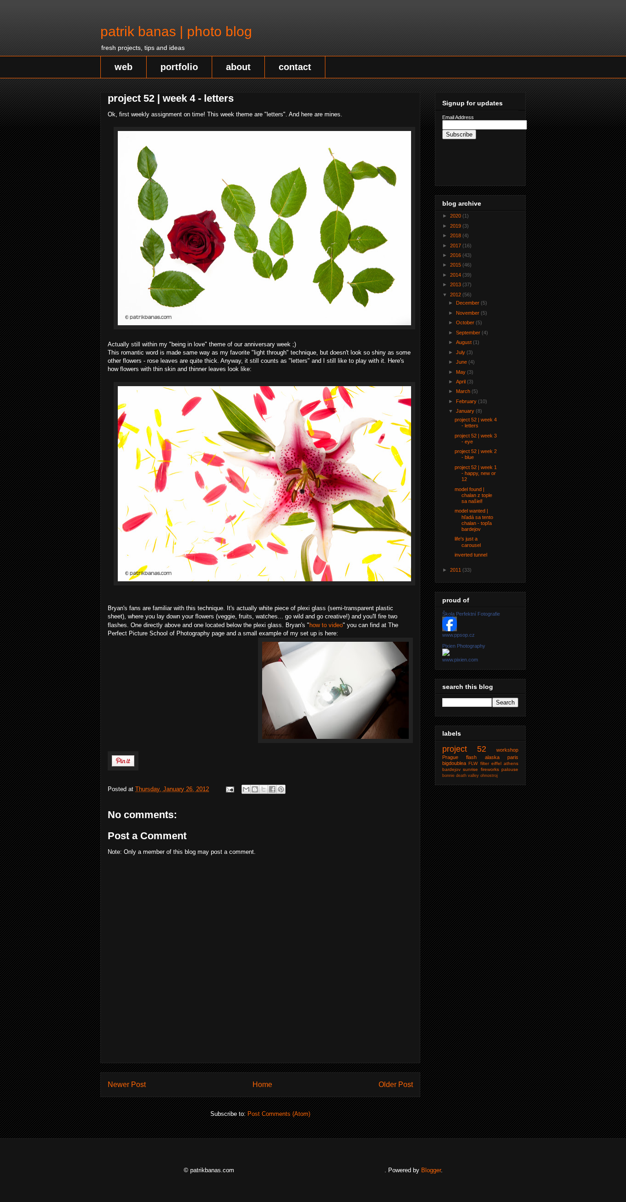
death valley (467, 775)
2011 (456, 570)
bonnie (448, 775)
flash (471, 757)
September (469, 332)
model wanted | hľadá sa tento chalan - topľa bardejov (474, 520)
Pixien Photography (463, 646)
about (238, 67)
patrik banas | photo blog (176, 31)
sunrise (470, 769)
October (466, 322)
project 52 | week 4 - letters (476, 422)
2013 (456, 284)
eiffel (496, 763)
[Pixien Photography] (446, 654)
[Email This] (246, 789)
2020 (456, 216)
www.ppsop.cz (458, 635)
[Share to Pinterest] (281, 789)
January (466, 411)
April (461, 381)
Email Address (458, 117)
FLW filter (478, 763)
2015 (456, 265)
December (468, 303)
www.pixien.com (460, 659)
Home (262, 1084)
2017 (456, 245)
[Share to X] (263, 789)
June (462, 362)
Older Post (396, 1084)
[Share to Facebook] (272, 789)
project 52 (464, 749)
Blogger (431, 1170)
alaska (492, 757)
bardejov (451, 769)
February (467, 401)
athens (511, 763)
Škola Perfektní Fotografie (471, 614)
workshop (507, 750)
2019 (456, 226)
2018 (456, 235)
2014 (456, 275)
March (464, 391)
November (468, 313)
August (464, 342)
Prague (450, 757)
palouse (509, 769)
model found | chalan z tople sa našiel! (473, 495)
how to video (326, 625)
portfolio (179, 67)
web (123, 67)
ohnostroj (489, 775)
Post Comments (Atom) (278, 1113)
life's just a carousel (468, 541)
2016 (456, 255)
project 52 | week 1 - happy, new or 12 (476, 473)
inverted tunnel (471, 554)
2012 (456, 294)
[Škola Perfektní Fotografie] (449, 629)
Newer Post (127, 1084)
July (461, 352)
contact (295, 67)
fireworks (490, 769)
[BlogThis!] (254, 789)
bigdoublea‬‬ (454, 763)
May (461, 372)
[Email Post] (229, 789)
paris (512, 757)
